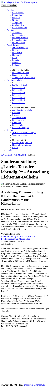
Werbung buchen (19, 135)
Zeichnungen (18, 25)
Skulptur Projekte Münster (23, 77)
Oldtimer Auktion (20, 37)
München (16, 62)
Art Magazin (7, 155)
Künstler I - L (18, 95)
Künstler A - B (18, 87)
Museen (15, 115)
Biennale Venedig (20, 75)
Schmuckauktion (19, 40)
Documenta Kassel (20, 72)
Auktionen (11, 30)
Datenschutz (39, 385)
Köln (14, 57)
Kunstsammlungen (20, 127)
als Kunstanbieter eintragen (24, 132)
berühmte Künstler (20, 85)
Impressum (28, 385)
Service (10, 130)
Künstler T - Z (18, 102)
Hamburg (16, 55)
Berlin (15, 50)
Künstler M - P (18, 97)
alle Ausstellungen (20, 47)
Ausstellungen (13, 45)
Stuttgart (16, 65)
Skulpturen (17, 22)
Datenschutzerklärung (21, 145)
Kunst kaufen (18, 12)
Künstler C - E (18, 90)
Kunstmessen (18, 120)
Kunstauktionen (19, 35)
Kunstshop (11, 10)
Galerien (16, 112)
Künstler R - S (18, 100)
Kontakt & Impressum (22, 142)
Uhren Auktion (18, 42)
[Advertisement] (25, 355)
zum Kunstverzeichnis (22, 110)
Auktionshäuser (19, 117)
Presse (15, 147)
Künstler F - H (18, 92)
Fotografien (17, 15)
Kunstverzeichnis (14, 80)
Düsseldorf (17, 52)
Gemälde (16, 17)
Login (9, 150)
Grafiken (16, 20)
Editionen (16, 122)
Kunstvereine (18, 125)
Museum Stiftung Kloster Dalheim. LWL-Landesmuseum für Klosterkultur (19, 237)
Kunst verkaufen (19, 27)
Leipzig (15, 60)
